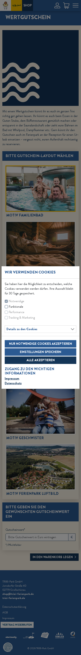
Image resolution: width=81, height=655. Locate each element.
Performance (16, 312)
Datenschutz (13, 383)
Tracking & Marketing (22, 317)
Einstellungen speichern (40, 352)
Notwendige (16, 301)
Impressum (12, 378)
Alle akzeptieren (41, 360)
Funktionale (16, 306)
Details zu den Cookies (21, 329)
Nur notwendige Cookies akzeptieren (40, 343)
